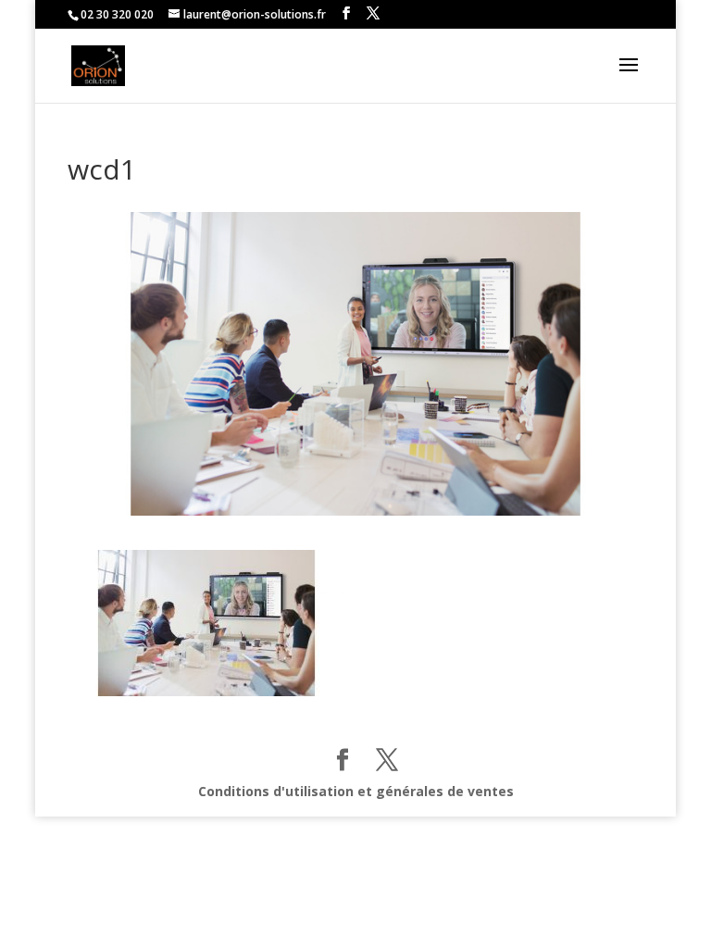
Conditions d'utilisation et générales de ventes (356, 791)
